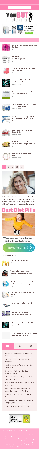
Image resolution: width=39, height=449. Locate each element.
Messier (15, 84)
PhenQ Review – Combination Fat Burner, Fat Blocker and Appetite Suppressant (24, 283)
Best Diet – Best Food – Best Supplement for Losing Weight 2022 (23, 143)
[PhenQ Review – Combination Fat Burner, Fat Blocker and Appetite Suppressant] (5, 284)
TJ (13, 49)
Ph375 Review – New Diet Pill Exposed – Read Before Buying (24, 105)
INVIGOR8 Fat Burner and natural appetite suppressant (22, 58)
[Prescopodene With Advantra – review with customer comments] (6, 335)
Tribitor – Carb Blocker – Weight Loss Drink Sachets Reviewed (24, 93)
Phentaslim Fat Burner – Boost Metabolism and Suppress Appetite (21, 272)
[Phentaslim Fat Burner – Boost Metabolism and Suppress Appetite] (5, 273)
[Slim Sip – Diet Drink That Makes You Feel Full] (5, 294)
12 (17, 167)
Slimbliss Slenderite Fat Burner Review (17, 406)
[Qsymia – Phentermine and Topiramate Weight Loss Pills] (6, 313)
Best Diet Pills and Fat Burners (21, 260)
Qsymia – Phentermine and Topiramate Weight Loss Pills (21, 313)
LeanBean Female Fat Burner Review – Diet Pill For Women (24, 69)
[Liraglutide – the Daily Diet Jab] (6, 304)
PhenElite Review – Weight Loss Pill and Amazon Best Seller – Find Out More (23, 118)
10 (13, 263)
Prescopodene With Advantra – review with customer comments (24, 334)
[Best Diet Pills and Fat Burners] (6, 263)
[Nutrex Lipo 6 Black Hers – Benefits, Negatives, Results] (5, 325)
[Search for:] (19, 7)
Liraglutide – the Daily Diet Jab (22, 303)
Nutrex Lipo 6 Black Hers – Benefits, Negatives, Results (23, 81)
